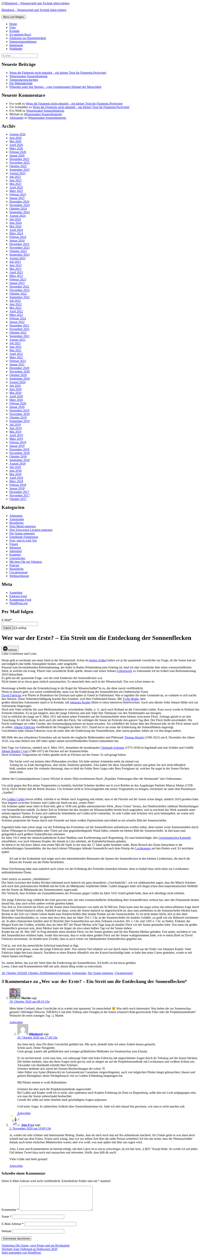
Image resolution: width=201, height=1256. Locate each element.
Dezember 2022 (19, 286)
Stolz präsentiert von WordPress (21, 1252)
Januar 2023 (17, 283)
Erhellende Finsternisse (23, 537)
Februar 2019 (17, 442)
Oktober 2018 (18, 456)
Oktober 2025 (18, 166)
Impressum (16, 45)
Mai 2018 (15, 474)
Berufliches (16, 522)
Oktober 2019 (18, 417)
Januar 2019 (17, 446)
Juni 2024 (15, 222)
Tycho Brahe (130, 698)
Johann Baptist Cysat (15, 751)
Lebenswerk (124, 671)
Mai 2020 (15, 392)
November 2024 (19, 205)
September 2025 (19, 169)
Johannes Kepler (80, 702)
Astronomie (16, 519)
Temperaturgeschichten (23, 79)
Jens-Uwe (27, 1125)
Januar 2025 (17, 198)
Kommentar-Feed (20, 599)
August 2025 (17, 173)
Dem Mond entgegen (22, 526)
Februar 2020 (17, 403)
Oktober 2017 (18, 499)
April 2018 (16, 477)
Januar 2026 (17, 155)
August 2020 (17, 382)
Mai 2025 (15, 183)
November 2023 (19, 247)
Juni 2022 (15, 304)
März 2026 (16, 148)
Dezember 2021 (19, 325)
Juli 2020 (15, 385)
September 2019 (19, 421)
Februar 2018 (17, 484)
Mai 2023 (15, 268)
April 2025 (16, 187)
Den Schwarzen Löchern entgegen (30, 530)
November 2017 (19, 495)
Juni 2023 (15, 265)
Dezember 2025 (19, 159)
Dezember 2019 (19, 410)
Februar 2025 (17, 194)
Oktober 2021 (18, 332)
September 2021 (19, 336)
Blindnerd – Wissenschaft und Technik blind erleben (34, 10)
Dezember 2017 (19, 492)
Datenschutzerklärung (23, 41)
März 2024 (16, 233)
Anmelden (15, 592)
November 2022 (19, 290)
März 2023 (16, 276)
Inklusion (15, 547)
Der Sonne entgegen (22, 533)
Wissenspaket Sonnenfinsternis (28, 76)
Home (13, 24)
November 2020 (19, 371)
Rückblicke (16, 568)
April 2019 (16, 435)
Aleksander (16, 117)
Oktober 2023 (18, 251)
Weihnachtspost (19, 576)
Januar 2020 (17, 407)
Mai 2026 (15, 141)
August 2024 (17, 215)
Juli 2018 (15, 467)
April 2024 (16, 230)
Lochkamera (143, 848)
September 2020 (19, 378)
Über (12, 27)
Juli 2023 (15, 261)
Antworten (16, 1022)
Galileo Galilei (16, 799)
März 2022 (16, 315)
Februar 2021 (17, 361)
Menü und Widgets (13, 17)
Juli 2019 (15, 424)
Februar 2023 (17, 279)
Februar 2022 (17, 318)
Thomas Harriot (134, 737)
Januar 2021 (17, 364)
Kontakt (14, 31)
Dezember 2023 (19, 244)
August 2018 (17, 463)
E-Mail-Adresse (13, 1224)
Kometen (15, 554)
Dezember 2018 (19, 449)
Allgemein (15, 515)
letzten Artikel (98, 660)
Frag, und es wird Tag (23, 540)
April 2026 (16, 145)
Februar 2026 (17, 152)
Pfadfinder (15, 48)
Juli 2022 (15, 300)
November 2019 (19, 414)
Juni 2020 (15, 389)
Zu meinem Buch (20, 34)
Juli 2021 (15, 343)
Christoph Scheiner (112, 747)
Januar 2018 (17, 488)
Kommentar (10, 1209)
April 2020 (16, 396)
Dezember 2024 (19, 201)
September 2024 (19, 212)
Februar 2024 (17, 237)
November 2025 (19, 162)
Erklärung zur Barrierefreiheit (27, 38)
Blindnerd (36, 1034)
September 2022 (19, 297)
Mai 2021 (15, 350)
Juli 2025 (15, 176)
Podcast (14, 565)
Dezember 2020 (19, 368)
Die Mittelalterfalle (21, 83)
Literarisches (17, 558)
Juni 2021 (15, 346)
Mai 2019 (15, 431)
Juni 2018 (15, 470)
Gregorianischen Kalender (174, 837)
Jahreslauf (15, 551)
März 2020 (16, 399)
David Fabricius (11, 695)
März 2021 (16, 357)
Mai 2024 (15, 226)
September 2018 (19, 460)
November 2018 (19, 453)
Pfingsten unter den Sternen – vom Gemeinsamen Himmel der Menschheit (55, 87)
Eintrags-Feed (18, 596)
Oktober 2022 (18, 293)
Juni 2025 (15, 180)
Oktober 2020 (18, 375)
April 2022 (16, 311)
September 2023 (19, 254)
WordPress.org (18, 603)
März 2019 (16, 438)
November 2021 (19, 329)
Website (6, 1231)
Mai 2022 (15, 307)
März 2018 (16, 481)
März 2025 (16, 191)
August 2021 (17, 339)
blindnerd (51, 973)
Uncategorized (18, 572)
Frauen (13, 544)
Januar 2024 (17, 240)
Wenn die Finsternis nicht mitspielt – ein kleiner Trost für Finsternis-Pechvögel (57, 72)
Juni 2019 (15, 428)
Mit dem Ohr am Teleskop (25, 561)
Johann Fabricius (24, 727)
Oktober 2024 (18, 208)
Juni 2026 (15, 137)
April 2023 (16, 272)
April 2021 (16, 353)
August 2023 (17, 258)
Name (6, 1216)
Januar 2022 (17, 322)
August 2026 (17, 134)
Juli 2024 (15, 219)
